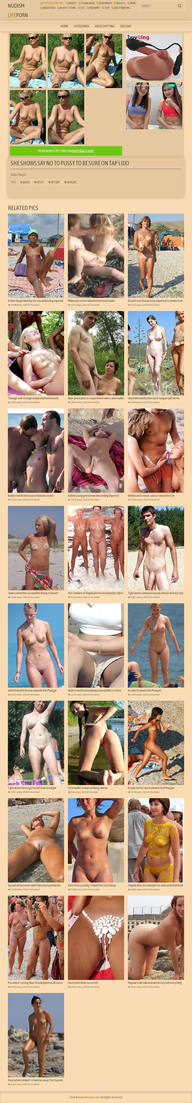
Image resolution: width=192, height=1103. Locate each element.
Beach (25, 182)
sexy (107, 7)
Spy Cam (55, 182)
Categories (81, 26)
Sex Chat (125, 26)
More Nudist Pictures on (66, 151)
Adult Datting (104, 26)
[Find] (179, 5)
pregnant (94, 7)
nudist (72, 3)
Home (64, 26)
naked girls (49, 7)
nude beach (105, 3)
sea (82, 7)
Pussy (40, 182)
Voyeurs (71, 182)
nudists (121, 3)
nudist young (68, 7)
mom (132, 3)
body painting (122, 7)
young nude (88, 3)
